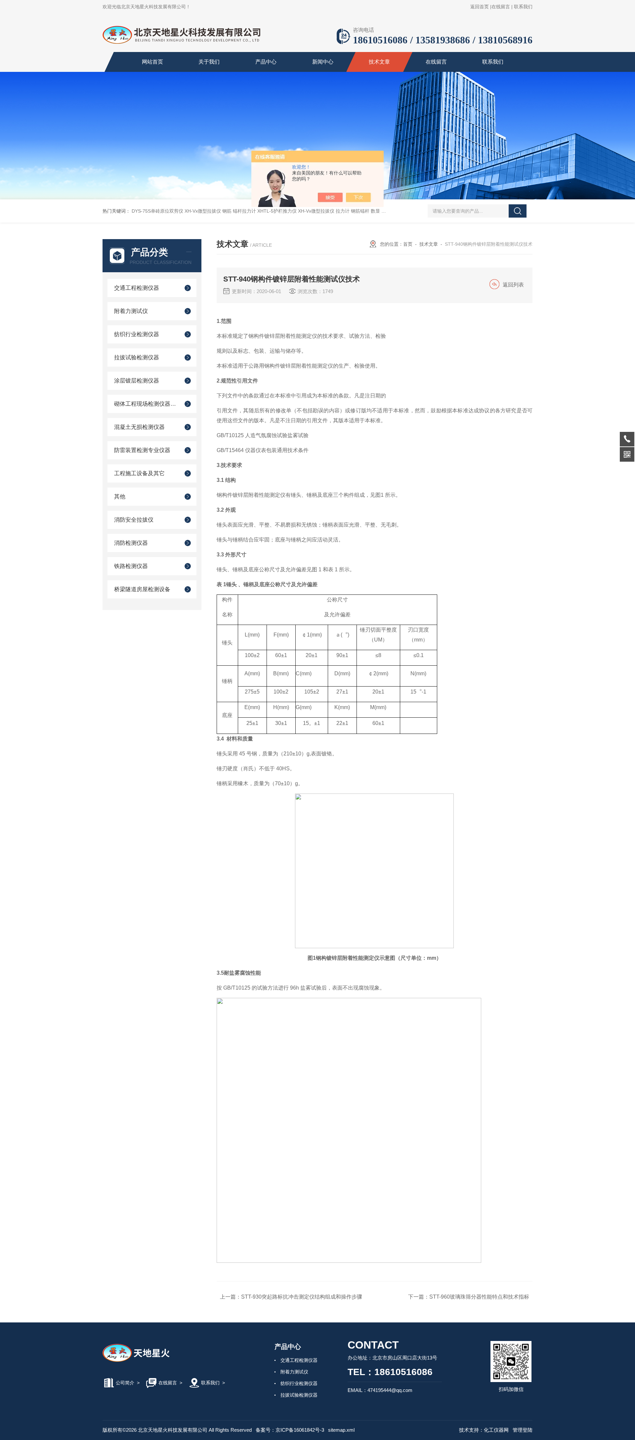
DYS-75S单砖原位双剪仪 (157, 211)
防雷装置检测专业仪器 (142, 450)
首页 (407, 244)
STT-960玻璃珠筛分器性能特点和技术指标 (479, 1297)
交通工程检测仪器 (136, 288)
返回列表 (513, 284)
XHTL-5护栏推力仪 (277, 211)
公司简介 (125, 1382)
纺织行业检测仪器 (136, 334)
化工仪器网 (496, 1430)
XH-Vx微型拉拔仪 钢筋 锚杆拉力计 (220, 211)
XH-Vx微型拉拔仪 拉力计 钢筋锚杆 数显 (339, 211)
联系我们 (523, 6)
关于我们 (209, 62)
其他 (119, 496)
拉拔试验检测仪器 (136, 357)
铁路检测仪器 (131, 566)
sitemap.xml (341, 1430)
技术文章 (379, 62)
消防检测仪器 (131, 543)
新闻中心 (322, 62)
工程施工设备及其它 (139, 473)
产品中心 (265, 62)
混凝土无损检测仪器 (139, 427)
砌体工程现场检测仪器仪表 (146, 404)
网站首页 (152, 62)
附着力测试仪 (131, 311)
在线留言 (500, 6)
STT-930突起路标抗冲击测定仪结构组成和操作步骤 (301, 1297)
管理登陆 (522, 1430)
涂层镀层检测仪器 (136, 381)
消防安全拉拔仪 (133, 520)
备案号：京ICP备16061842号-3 (290, 1430)
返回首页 (479, 6)
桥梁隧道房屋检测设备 (142, 589)
